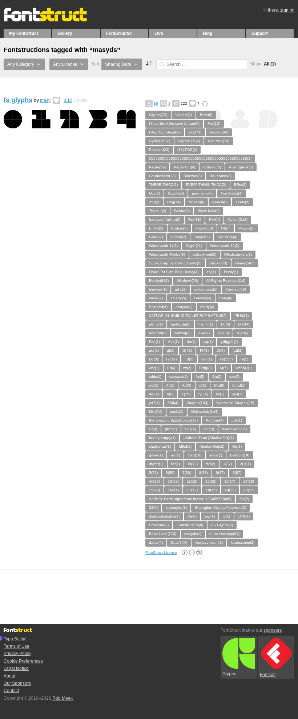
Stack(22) (176, 193)
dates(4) (156, 542)
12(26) (210, 481)
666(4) (173, 403)
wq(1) (208, 342)
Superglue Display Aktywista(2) (220, 508)
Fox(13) (214, 123)
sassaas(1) (178, 377)
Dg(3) (153, 359)
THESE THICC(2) (163, 185)
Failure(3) (182, 211)
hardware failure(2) (164, 219)
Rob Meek (62, 698)
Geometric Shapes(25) (235, 403)
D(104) (243, 324)
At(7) (223, 368)
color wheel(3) (204, 254)
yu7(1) (154, 403)
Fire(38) (194, 219)
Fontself (267, 674)
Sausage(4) (227, 237)
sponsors (272, 630)
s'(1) (202, 385)
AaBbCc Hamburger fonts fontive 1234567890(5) (190, 499)
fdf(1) (175, 464)
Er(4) (171, 368)
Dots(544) (179, 542)
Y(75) (185, 394)
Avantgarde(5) (241, 167)
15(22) (154, 490)
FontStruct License (161, 553)
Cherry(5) (178, 298)
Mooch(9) (196, 202)
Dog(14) (174, 202)
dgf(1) (154, 394)
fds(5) (244, 499)
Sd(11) (190, 429)
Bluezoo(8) (193, 176)
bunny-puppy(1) (162, 438)
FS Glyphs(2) (222, 525)
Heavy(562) (244, 263)
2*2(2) (154, 202)
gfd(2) (154, 350)
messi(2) (156, 298)
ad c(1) (180, 289)
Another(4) (215, 420)
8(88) (203, 473)
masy (45, 100)
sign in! (287, 10)
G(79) (187, 350)
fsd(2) (210, 464)
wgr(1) (210, 516)
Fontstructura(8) (190, 525)
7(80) (186, 473)
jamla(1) (176, 412)
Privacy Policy (17, 653)
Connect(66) (235, 289)
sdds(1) (155, 377)
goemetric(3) (202, 193)
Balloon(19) (239, 455)
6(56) (170, 473)
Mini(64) (155, 412)
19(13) (230, 490)
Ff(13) (193, 464)
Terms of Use (16, 646)
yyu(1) (237, 394)
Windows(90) (187, 281)
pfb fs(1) (156, 324)
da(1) (191, 342)
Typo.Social (15, 639)
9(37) (220, 473)
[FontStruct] (53, 20)
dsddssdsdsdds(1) (164, 516)
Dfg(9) (219, 385)
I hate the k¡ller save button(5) (174, 123)
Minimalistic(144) (204, 412)
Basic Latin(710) (162, 534)
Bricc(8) (206, 115)
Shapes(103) (197, 403)
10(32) (173, 481)
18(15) (211, 490)
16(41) (173, 490)
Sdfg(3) (205, 368)
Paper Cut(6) (184, 167)
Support (259, 33)
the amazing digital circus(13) (173, 420)
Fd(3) (189, 359)
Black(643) (218, 263)
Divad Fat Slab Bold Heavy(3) (173, 272)
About (9, 676)
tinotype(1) (158, 289)
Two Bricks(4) (231, 193)
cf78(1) (244, 516)
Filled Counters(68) (165, 132)
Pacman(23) (159, 150)
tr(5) (170, 394)
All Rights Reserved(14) (225, 281)
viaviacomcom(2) (209, 542)
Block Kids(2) (209, 211)
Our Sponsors (17, 683)
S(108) (223, 333)
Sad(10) (194, 455)
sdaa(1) (215, 455)
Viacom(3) (183, 115)
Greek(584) (218, 132)
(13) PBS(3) (187, 150)
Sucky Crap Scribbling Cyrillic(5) (175, 263)
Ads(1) (173, 342)
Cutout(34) (212, 167)
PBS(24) (241, 315)
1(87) (227, 464)
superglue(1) (176, 508)
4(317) (154, 481)
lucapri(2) (178, 237)
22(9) (153, 508)
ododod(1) (157, 333)
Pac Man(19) (218, 141)
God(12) (156, 237)
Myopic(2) (246, 228)
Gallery (64, 33)
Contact (11, 690)
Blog (207, 33)
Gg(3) (237, 446)
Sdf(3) (209, 429)
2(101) (245, 464)
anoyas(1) (184, 307)
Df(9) (221, 350)
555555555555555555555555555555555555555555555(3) (200, 158)
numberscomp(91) (224, 534)
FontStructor (119, 33)
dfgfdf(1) (156, 464)
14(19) (248, 481)
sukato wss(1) (205, 289)
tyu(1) (203, 394)
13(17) (229, 481)
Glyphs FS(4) (189, 141)
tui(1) (220, 394)
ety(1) (211, 272)
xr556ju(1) (243, 368)
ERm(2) (240, 185)
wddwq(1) (182, 333)
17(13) (192, 490)
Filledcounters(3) (238, 254)
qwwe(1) (156, 455)
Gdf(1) (206, 359)
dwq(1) (204, 333)
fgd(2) (237, 350)
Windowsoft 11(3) (163, 246)
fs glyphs (18, 100)
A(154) (242, 333)
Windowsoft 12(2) (224, 246)
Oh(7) (225, 228)
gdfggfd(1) (229, 342)
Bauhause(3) (220, 176)
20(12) (248, 490)
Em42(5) (156, 228)
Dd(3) (225, 324)
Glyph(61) (194, 246)
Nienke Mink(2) (212, 446)
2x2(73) (195, 132)
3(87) (237, 473)
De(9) (192, 516)
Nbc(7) (154, 193)
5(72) (153, 473)
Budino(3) (179, 228)
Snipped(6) (158, 307)
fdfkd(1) (185, 446)
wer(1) (154, 368)
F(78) (204, 350)
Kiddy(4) (207, 307)
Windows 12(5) (234, 429)
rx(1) (226, 516)
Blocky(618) (159, 281)
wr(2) (187, 368)
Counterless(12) (162, 176)
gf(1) (170, 350)
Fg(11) (171, 359)
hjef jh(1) (205, 324)
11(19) (192, 481)
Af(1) (170, 385)
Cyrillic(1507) (159, 141)
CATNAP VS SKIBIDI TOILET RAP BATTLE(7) (187, 315)
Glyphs (229, 673)
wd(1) (175, 455)
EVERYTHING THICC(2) (206, 185)
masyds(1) (192, 534)
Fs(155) (226, 359)
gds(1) (236, 420)
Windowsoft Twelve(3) (167, 254)
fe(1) (244, 359)
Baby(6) (225, 298)
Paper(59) (157, 167)
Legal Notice (16, 668)
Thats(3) (242, 202)
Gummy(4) (202, 298)
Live (158, 33)
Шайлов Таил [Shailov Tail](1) (209, 438)
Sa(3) (216, 377)
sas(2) (234, 377)
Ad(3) (186, 385)
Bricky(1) (231, 272)
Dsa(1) (154, 342)
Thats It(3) (157, 211)
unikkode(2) (180, 324)
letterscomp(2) (242, 542)
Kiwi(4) (214, 219)
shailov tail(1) (160, 446)
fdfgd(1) (238, 385)
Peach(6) (219, 202)
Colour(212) (237, 219)
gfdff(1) (171, 429)
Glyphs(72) (158, 115)
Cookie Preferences (23, 661)
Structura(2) (159, 525)
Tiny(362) (202, 237)
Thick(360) (204, 228)
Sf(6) (153, 429)
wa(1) (153, 385)
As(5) (200, 377)
